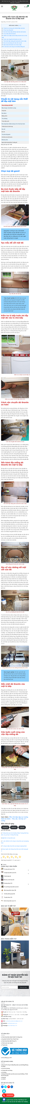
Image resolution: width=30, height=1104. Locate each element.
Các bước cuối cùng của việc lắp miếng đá (14, 46)
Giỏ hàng (4, 1072)
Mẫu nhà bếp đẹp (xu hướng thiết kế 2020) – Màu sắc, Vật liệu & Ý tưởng (14, 819)
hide (20, 25)
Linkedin (22, 827)
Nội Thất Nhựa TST (12, 1025)
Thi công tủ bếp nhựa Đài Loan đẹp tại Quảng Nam (14, 846)
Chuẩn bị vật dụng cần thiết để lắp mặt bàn (14, 28)
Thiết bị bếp (7, 876)
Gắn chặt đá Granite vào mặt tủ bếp (12, 44)
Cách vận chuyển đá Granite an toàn (12, 39)
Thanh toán (4, 1045)
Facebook (5, 827)
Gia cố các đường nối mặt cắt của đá (12, 43)
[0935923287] (4, 1096)
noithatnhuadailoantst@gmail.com (14, 1021)
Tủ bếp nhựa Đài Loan (10, 872)
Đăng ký (4, 1077)
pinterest (14, 827)
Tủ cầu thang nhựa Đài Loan (11, 886)
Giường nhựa (8, 883)
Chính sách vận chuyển (7, 1043)
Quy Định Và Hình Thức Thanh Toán (10, 1039)
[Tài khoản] (25, 7)
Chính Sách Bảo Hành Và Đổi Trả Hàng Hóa (12, 1037)
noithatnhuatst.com (12, 1023)
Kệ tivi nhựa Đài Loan (10, 900)
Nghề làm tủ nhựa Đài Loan (8, 838)
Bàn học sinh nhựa (9, 879)
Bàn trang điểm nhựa (10, 890)
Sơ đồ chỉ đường (6, 1068)
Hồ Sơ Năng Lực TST (7, 1057)
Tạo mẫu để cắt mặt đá (9, 33)
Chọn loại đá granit (8, 30)
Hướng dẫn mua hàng (7, 1070)
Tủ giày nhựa (8, 897)
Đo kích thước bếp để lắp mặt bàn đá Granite (14, 32)
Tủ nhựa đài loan (9, 869)
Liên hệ (3, 1079)
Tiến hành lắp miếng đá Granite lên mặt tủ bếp (14, 41)
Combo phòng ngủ (9, 893)
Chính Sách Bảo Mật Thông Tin (9, 1041)
